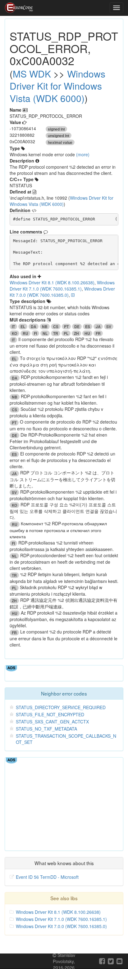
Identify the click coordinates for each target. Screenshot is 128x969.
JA (98, 326)
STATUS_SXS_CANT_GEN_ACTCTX (52, 721)
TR (55, 333)
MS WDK (32, 73)
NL (45, 333)
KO (14, 333)
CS (55, 326)
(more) (82, 154)
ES (87, 326)
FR (98, 333)
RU (25, 333)
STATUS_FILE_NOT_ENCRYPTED (50, 714)
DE (77, 326)
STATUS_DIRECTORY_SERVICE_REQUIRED (61, 707)
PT (66, 326)
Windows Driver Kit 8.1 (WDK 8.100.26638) (52, 282)
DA (33, 326)
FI (35, 333)
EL (23, 326)
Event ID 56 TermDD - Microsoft (47, 877)
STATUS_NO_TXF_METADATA (46, 729)
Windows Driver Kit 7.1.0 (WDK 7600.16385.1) (62, 285)
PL (66, 333)
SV (108, 326)
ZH (76, 333)
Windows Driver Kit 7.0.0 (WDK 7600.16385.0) (62, 292)
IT (13, 326)
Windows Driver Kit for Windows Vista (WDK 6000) (57, 86)
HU (87, 333)
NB (45, 326)
